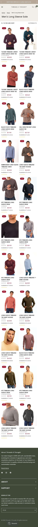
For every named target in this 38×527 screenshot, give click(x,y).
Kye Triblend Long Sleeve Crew (7, 204)
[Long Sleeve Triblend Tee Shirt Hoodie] (28, 150)
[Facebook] (3, 473)
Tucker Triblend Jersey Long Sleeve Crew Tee (9, 53)
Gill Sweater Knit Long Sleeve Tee (27, 128)
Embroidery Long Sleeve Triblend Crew (9, 166)
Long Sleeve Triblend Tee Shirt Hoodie (26, 166)
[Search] (32, 7)
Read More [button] (5, 468)
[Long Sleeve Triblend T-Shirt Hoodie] (28, 263)
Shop (8, 12)
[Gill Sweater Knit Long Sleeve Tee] (28, 113)
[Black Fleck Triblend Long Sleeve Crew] (28, 75)
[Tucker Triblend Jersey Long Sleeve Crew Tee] (10, 38)
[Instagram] (7, 473)
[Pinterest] (12, 473)
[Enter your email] (35, 510)
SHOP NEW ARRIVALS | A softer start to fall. (19, 2)
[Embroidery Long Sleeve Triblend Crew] (10, 150)
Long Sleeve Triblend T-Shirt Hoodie (27, 279)
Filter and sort (8, 23)
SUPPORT (5, 488)
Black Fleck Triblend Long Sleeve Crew (26, 91)
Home (3, 12)
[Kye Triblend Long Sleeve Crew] (10, 188)
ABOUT (4, 482)
